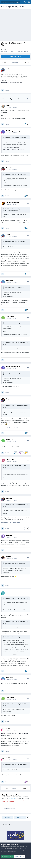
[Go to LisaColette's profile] (3, 317)
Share (8, 817)
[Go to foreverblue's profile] (3, 460)
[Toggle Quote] (4, 137)
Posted (11, 71)
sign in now (12, 798)
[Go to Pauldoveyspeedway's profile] (3, 132)
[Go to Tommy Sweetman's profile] (3, 203)
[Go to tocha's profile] (3, 70)
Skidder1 (22, 504)
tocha (4, 49)
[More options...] (28, 70)
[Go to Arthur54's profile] (3, 169)
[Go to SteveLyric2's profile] (3, 440)
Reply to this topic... (10, 808)
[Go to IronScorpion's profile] (3, 593)
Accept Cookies (8, 856)
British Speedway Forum (12, 6)
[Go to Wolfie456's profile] (3, 281)
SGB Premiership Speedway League (19, 51)
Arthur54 (22, 241)
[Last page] (29, 62)
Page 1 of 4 (15, 62)
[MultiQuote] (2, 90)
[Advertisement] (15, 25)
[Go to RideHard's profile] (3, 536)
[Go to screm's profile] (3, 729)
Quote (7, 90)
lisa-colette (23, 405)
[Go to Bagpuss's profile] (3, 400)
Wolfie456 (23, 704)
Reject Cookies (19, 856)
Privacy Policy (12, 851)
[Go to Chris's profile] (3, 106)
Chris (21, 174)
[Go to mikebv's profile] (3, 557)
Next (25, 62)
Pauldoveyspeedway (9, 210)
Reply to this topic (15, 56)
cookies (12, 846)
